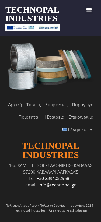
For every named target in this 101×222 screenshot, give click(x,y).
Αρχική (15, 105)
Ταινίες (33, 105)
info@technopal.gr (57, 185)
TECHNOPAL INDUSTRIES (32, 14)
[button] (89, 9)
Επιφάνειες (56, 105)
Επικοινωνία (81, 117)
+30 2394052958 (53, 178)
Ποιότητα (28, 117)
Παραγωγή (82, 105)
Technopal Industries (50, 150)
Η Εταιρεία (53, 117)
